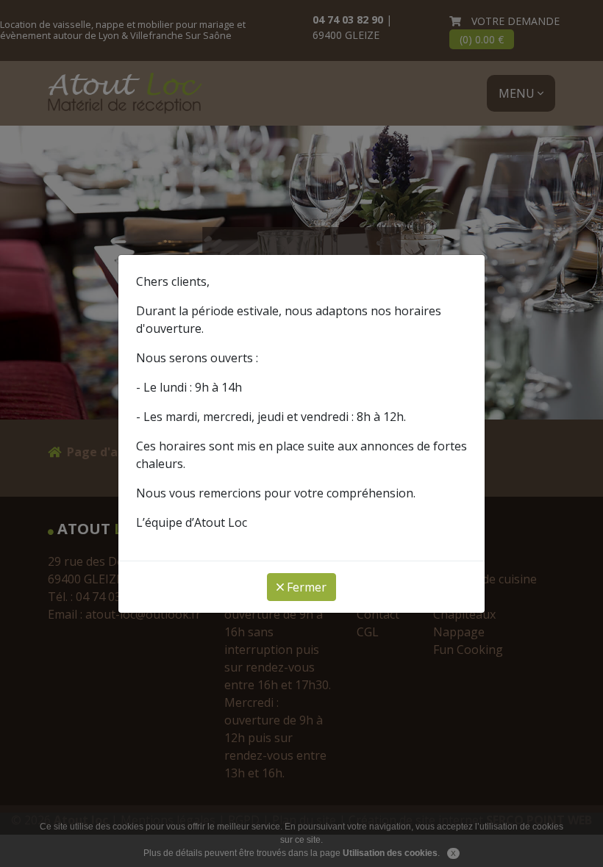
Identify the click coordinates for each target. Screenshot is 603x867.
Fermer (305, 587)
